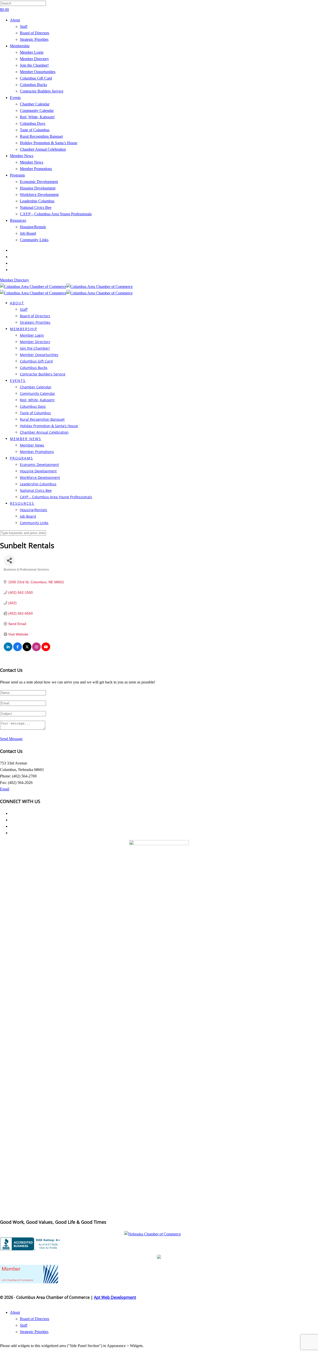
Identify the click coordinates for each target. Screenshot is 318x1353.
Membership (20, 46)
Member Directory (34, 59)
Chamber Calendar (34, 104)
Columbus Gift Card (36, 78)
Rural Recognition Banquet (41, 136)
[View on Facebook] (17, 650)
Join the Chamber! (34, 65)
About (15, 20)
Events (15, 97)
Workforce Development (39, 194)
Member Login (31, 52)
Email (4, 789)
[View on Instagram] (36, 650)
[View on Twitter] (27, 650)
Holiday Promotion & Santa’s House (48, 143)
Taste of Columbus (34, 130)
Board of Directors (34, 33)
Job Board (28, 233)
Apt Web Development (115, 1297)
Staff (23, 26)
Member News (21, 156)
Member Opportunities (37, 72)
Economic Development (39, 182)
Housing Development (37, 188)
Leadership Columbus (37, 201)
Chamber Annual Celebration (43, 149)
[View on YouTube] (45, 650)
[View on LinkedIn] (8, 650)
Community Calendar (37, 110)
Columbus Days (32, 123)
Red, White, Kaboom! (37, 117)
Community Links (34, 240)
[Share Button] (9, 560)
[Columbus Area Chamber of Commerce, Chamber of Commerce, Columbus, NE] (31, 1243)
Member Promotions (36, 169)
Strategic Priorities (34, 39)
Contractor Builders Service (41, 91)
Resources (18, 220)
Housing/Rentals (33, 227)
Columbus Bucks (33, 85)
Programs (17, 175)
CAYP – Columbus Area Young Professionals (56, 214)
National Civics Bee (35, 207)
